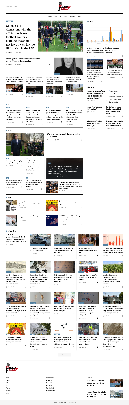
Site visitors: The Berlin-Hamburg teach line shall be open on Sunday (73, 80)
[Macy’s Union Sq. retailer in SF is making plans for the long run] (64, 240)
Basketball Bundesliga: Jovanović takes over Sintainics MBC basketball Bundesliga (54, 81)
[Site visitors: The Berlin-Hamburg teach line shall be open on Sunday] (74, 88)
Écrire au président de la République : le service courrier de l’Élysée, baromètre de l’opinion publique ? (87, 310)
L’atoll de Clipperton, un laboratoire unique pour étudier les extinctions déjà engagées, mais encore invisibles (15, 279)
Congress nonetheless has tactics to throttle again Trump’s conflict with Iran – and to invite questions (14, 114)
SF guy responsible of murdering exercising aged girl (87, 250)
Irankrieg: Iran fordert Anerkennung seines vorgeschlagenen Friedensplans (23, 59)
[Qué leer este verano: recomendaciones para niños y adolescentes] (52, 205)
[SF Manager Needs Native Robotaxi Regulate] (40, 240)
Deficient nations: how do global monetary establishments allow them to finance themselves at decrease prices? (104, 50)
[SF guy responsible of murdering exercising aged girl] (88, 240)
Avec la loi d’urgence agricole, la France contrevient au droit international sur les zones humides (112, 279)
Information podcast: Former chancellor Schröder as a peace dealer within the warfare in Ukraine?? (96, 94)
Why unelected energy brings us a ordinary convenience (64, 135)
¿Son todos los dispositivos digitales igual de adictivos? (30, 217)
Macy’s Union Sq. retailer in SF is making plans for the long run (63, 250)
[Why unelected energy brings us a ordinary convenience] (25, 144)
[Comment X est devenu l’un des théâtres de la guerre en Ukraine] (88, 267)
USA (8, 107)
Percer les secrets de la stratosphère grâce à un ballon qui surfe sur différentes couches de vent (64, 340)
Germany (9, 21)
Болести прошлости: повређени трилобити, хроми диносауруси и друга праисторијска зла (30, 203)
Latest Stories (13, 231)
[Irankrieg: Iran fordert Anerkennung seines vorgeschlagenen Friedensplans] (68, 66)
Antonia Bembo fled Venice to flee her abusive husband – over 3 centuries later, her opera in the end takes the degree (34, 115)
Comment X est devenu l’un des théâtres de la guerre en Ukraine (88, 277)
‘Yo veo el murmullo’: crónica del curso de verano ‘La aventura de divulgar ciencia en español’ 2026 (16, 309)
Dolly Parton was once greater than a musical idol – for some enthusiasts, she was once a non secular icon (16, 238)
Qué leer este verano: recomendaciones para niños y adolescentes (68, 203)
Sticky (42, 245)
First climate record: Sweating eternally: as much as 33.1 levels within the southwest (114, 123)
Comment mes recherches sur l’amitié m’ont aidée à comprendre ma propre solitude (87, 340)
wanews (10, 52)
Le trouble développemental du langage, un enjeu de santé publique (64, 308)
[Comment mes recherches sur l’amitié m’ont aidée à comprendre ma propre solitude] (88, 329)
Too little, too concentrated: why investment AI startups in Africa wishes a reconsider (113, 250)
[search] (120, 7)
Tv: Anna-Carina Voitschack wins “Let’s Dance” (94, 108)
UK (7, 154)
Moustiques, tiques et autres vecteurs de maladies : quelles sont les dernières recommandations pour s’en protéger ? (40, 310)
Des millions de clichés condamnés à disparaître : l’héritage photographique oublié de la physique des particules (39, 279)
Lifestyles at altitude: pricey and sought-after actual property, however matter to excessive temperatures (95, 74)
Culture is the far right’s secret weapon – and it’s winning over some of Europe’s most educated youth (38, 341)
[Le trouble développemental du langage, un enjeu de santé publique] (64, 298)
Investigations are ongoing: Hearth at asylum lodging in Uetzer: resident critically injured (113, 110)
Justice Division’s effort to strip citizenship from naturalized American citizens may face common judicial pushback (74, 115)
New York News (35, 245)
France (105, 245)
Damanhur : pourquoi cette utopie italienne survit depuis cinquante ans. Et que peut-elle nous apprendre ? (113, 309)
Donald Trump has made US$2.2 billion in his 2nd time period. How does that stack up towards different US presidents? (70, 185)
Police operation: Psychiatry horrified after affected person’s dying (94, 123)
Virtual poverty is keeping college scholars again (14, 162)
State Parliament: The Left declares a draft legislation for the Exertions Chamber (14, 80)
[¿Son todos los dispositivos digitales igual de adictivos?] (11, 220)
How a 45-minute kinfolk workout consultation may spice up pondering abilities (34, 183)
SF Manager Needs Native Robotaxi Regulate (39, 249)
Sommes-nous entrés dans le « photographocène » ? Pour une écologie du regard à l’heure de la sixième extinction (113, 341)
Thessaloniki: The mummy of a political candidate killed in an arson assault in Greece (34, 81)
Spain (9, 197)
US (8, 104)
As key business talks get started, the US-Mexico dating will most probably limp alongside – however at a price (54, 114)
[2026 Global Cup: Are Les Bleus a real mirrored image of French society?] (115, 64)
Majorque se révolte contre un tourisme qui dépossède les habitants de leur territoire (63, 278)
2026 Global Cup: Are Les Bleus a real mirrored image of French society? (114, 73)
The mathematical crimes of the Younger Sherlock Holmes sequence (14, 183)
